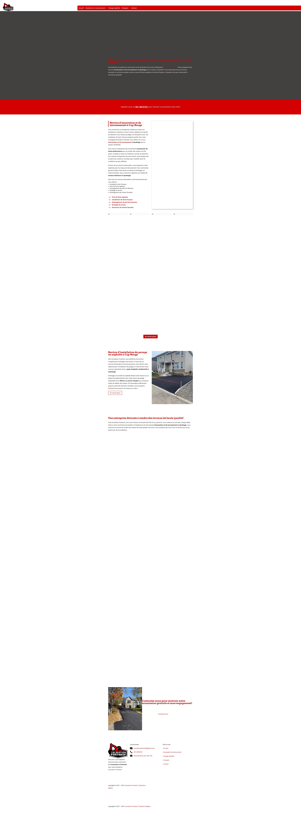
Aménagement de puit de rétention (124, 202)
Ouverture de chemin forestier (123, 207)
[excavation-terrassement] (183, 214)
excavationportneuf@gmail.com (111, 4)
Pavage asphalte (114, 8)
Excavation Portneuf (170, 67)
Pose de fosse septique (120, 197)
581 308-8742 (85, 4)
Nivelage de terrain (119, 205)
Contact (134, 8)
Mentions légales (145, 806)
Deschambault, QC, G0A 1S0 (143, 756)
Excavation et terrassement (95, 8)
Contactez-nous (163, 714)
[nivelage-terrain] (161, 214)
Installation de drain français (122, 200)
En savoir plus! (150, 336)
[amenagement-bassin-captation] (139, 214)
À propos (125, 8)
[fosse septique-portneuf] (117, 214)
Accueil (81, 8)
